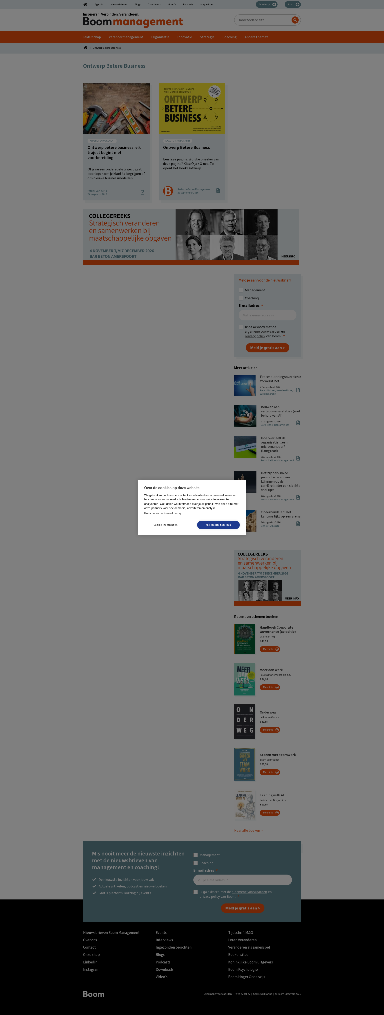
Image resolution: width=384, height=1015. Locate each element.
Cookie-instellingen (166, 525)
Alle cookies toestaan (218, 525)
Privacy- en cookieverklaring (162, 513)
